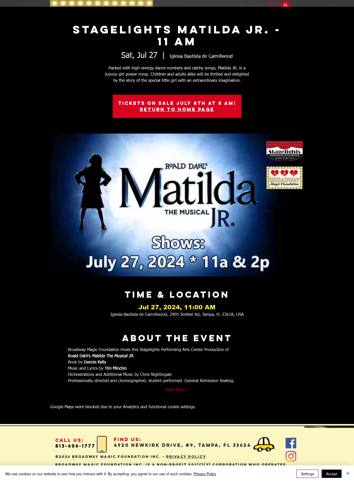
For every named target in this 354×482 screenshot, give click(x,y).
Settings (307, 473)
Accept (331, 473)
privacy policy (186, 457)
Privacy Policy (205, 473)
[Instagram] (291, 456)
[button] (280, 6)
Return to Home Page (177, 109)
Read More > (177, 390)
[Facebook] (291, 443)
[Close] (348, 474)
